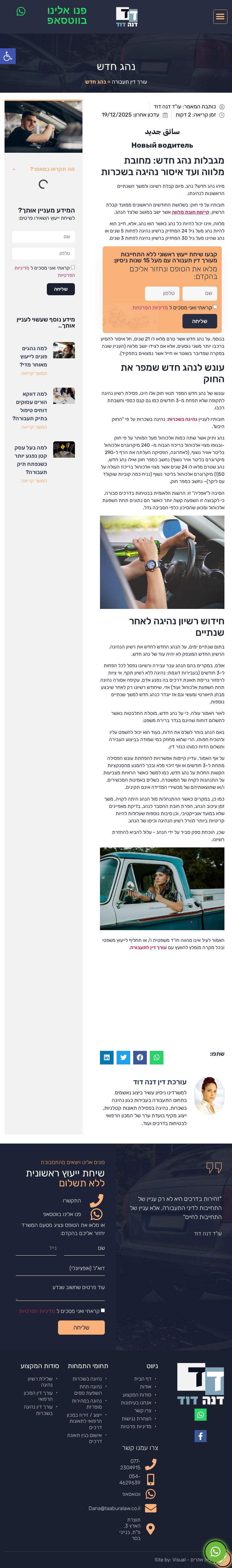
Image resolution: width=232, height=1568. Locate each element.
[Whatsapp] (201, 1415)
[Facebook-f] (201, 1436)
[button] (220, 17)
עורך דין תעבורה (129, 81)
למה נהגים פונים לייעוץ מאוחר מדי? (33, 356)
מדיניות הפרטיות (150, 307)
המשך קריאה (34, 373)
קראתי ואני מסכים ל (172, 307)
